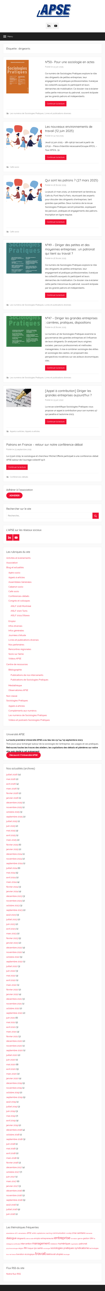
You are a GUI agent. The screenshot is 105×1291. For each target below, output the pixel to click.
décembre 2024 (14, 854)
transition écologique (25, 1254)
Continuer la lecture (56, 104)
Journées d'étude (17, 635)
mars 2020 (11, 1074)
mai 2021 (10, 1022)
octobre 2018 (12, 1134)
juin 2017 (10, 1176)
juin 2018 (10, 1144)
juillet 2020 (11, 1055)
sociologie (46, 1248)
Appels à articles (17, 431)
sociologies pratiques (62, 1248)
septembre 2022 (14, 961)
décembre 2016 (14, 1190)
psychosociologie (12, 1248)
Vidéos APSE (14, 658)
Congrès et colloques (19, 600)
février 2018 (12, 1162)
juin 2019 (10, 1111)
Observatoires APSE (18, 690)
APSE (29, 1233)
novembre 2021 (14, 1003)
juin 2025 (10, 826)
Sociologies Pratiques (17, 700)
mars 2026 (11, 788)
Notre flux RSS (13, 1274)
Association (12, 562)
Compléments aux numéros (22, 710)
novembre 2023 (14, 900)
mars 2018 (11, 1158)
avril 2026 (11, 784)
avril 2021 (10, 1027)
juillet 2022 (11, 966)
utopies (59, 1254)
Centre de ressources (17, 664)
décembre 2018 (14, 1130)
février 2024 (12, 886)
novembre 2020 (14, 1045)
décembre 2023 (14, 896)
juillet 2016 (11, 1209)
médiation (53, 1244)
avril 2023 (11, 928)
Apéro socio (14, 572)
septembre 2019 (14, 1097)
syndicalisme (82, 1248)
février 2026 (12, 793)
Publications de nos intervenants (27, 675)
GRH (91, 1238)
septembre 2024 (14, 863)
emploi (37, 1238)
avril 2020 (11, 1069)
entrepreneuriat (47, 1238)
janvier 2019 (12, 1125)
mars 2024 (11, 882)
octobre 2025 (12, 812)
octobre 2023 (12, 905)
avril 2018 (10, 1153)
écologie (67, 1254)
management (41, 1243)
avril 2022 (11, 980)
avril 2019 (10, 1120)
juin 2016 (10, 1214)
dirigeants (21, 1238)
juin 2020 (10, 1059)
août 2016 (11, 1204)
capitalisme (40, 1233)
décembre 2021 (14, 999)
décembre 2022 (14, 947)
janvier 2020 (12, 1078)
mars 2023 (11, 933)
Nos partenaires (16, 644)
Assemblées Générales (20, 582)
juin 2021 (10, 1017)
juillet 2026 (11, 774)
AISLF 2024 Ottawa (20, 615)
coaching (48, 1233)
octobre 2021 (12, 1008)
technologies (94, 1248)
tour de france (11, 1254)
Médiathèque (15, 685)
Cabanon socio (15, 586)
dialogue (11, 1238)
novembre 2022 (14, 952)
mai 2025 (10, 830)
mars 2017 (11, 1181)
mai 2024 (10, 872)
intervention (26, 1243)
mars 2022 (11, 985)
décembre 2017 (14, 1167)
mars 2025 (11, 840)
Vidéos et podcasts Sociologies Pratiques (29, 720)
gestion (86, 1238)
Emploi (11, 621)
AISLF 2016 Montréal (21, 606)
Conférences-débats (19, 477)
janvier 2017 (12, 1186)
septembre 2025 (14, 816)
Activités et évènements (18, 558)
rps (35, 1248)
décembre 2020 (14, 1041)
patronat (83, 1243)
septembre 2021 (14, 1013)
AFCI (16, 1233)
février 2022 (12, 989)
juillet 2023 (11, 919)
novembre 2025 (14, 807)
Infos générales (16, 630)
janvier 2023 (12, 943)
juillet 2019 (11, 1106)
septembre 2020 (14, 1050)
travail (40, 1253)
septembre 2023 (14, 910)
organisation (74, 1244)
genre (80, 1238)
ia (94, 1238)
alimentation (22, 1233)
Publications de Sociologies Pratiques (29, 679)
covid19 (68, 1233)
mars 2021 (11, 1031)
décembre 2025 (14, 802)
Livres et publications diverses (58, 113)
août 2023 (11, 915)
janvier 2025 (12, 849)
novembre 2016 (14, 1195)
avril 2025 (11, 835)
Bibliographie (15, 669)
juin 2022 (10, 971)
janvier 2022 (12, 994)
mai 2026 (10, 779)
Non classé (11, 696)
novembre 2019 (14, 1088)
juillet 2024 (11, 868)
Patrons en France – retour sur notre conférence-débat (44, 444)
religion (20, 1248)
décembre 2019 (14, 1083)
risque (30, 1248)
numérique (64, 1243)
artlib (34, 1233)
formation (74, 1238)
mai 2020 (10, 1064)
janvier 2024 (12, 891)
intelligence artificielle (13, 1244)
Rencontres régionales (19, 649)
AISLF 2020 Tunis (19, 611)
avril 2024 (11, 877)
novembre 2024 (14, 858)
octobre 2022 (12, 957)
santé (40, 1248)
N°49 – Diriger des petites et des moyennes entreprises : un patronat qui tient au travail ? (70, 249)
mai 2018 (10, 1148)
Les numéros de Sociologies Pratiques (27, 113)
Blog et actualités (15, 567)
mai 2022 (10, 975)
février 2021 (12, 1036)
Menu (10, 36)
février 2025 (12, 844)
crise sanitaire (79, 1233)
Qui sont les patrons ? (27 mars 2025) (71, 180)
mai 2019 (10, 1116)
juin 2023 (10, 924)
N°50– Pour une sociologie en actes (69, 62)
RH (25, 1248)
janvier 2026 (12, 798)
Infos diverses (15, 626)
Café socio (14, 167)
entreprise (62, 1238)
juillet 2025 (11, 821)
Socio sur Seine (16, 654)
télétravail (50, 1254)
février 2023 (12, 938)
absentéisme (10, 1233)
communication (58, 1233)
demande (89, 1233)
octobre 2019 (12, 1092)
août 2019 (11, 1102)
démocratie (30, 1238)
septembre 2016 (14, 1200)
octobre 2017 (12, 1172)
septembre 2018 (14, 1139)
